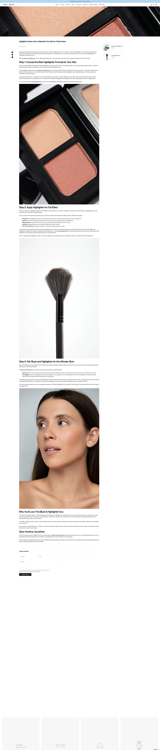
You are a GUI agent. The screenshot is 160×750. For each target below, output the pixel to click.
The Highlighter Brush (36, 81)
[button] (157, 749)
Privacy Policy (38, 570)
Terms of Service (44, 570)
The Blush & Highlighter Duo (29, 58)
